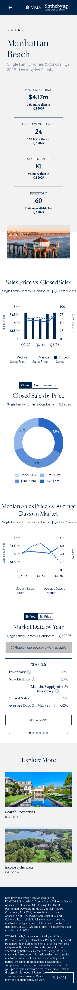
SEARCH (20, 814)
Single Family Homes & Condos (24, 291)
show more (38, 719)
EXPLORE (19, 869)
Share (60, 977)
